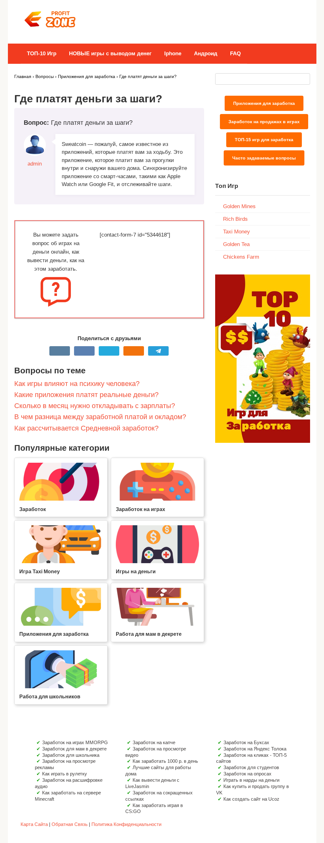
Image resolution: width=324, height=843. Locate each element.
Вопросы (44, 76)
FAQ (235, 54)
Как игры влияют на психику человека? (77, 384)
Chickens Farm (241, 257)
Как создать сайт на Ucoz (251, 799)
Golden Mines (239, 206)
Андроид (205, 54)
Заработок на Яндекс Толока (254, 748)
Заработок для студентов (251, 767)
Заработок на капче (154, 742)
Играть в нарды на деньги (251, 780)
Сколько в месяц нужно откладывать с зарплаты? (94, 406)
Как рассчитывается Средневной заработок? (86, 428)
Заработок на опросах (247, 773)
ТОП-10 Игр (41, 54)
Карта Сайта (34, 824)
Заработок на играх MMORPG (75, 742)
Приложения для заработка (86, 76)
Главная (22, 76)
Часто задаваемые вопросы (264, 157)
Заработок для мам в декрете (74, 748)
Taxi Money (236, 232)
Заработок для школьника (70, 755)
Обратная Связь (70, 824)
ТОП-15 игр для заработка (264, 139)
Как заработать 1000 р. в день (165, 761)
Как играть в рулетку (64, 773)
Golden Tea (236, 244)
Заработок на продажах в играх (264, 121)
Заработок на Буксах (246, 742)
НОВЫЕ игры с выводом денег (110, 54)
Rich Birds (235, 219)
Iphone (172, 54)
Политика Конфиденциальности (126, 824)
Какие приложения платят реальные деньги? (86, 395)
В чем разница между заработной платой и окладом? (100, 417)
